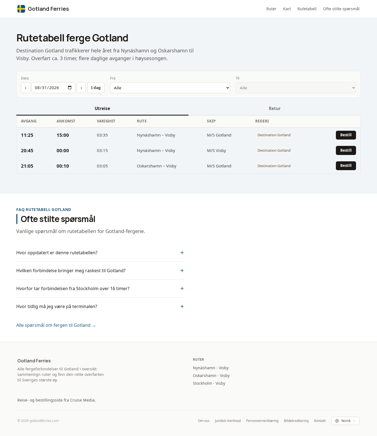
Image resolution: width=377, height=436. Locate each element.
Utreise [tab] (102, 108)
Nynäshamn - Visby (211, 367)
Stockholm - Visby (209, 383)
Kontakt (320, 421)
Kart (287, 8)
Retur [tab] (275, 108)
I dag (96, 87)
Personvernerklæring (262, 421)
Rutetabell (307, 8)
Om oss (203, 421)
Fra (112, 78)
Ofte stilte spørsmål (341, 8)
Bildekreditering (296, 421)
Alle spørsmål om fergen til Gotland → (56, 325)
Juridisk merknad (228, 421)
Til (237, 78)
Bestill (346, 134)
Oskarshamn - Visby (211, 375)
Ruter (271, 8)
